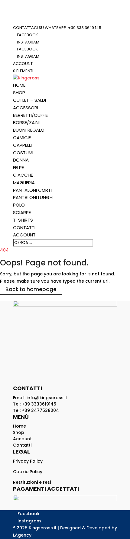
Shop (19, 92)
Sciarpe (22, 212)
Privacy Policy (28, 461)
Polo (19, 205)
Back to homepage (31, 289)
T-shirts (23, 220)
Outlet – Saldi (29, 100)
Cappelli (22, 145)
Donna (21, 160)
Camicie (22, 137)
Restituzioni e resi (32, 482)
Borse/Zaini (26, 122)
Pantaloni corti (32, 190)
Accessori (25, 107)
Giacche (23, 175)
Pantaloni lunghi (33, 197)
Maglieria (24, 182)
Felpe (18, 167)
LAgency (22, 535)
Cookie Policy (27, 472)
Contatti (24, 227)
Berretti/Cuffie (30, 115)
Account (23, 63)
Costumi (23, 152)
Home (19, 85)
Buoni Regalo (28, 130)
